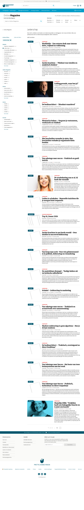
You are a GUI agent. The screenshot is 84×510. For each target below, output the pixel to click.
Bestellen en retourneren (8, 447)
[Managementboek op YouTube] (42, 474)
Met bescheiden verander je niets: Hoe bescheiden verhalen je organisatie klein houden (58, 140)
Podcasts (58, 20)
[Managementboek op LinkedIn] (39, 474)
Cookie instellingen (48, 469)
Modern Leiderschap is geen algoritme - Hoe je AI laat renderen (61, 327)
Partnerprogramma (7, 457)
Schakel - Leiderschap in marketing (56, 290)
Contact (4, 442)
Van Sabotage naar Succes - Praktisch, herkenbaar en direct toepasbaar (57, 385)
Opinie (66, 22)
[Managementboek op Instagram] (45, 474)
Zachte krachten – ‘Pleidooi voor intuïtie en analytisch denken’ (59, 64)
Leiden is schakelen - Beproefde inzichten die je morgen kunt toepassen (60, 199)
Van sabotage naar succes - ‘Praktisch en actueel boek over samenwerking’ (58, 308)
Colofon (28, 469)
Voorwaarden (6, 444)
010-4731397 (78, 10)
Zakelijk (25, 437)
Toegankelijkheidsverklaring (60, 469)
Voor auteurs (5, 452)
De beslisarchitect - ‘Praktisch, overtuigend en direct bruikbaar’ (61, 346)
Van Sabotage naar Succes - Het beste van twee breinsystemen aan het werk (61, 365)
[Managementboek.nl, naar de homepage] (8, 6)
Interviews (49, 22)
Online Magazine (7, 29)
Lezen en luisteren (7, 449)
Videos (75, 20)
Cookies (40, 469)
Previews (58, 22)
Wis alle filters (18, 37)
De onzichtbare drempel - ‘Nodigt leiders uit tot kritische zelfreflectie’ (60, 272)
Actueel (67, 20)
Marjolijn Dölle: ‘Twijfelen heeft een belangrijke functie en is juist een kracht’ (67, 405)
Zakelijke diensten (28, 439)
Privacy (34, 469)
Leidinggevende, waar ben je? (66, 83)
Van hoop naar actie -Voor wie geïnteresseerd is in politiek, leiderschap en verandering (60, 253)
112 (57, 427)
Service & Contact (71, 469)
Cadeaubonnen (27, 444)
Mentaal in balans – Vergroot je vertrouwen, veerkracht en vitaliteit (60, 122)
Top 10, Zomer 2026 (50, 216)
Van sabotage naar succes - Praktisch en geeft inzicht (60, 159)
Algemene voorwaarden (19, 469)
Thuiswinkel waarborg (8, 469)
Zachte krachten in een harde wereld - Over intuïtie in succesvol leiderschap (59, 233)
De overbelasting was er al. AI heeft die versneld (66, 179)
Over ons (5, 439)
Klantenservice (6, 437)
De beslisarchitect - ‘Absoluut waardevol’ (58, 104)
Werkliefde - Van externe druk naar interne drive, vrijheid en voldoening (59, 45)
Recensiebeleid (6, 454)
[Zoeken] (53, 5)
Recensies (49, 20)
